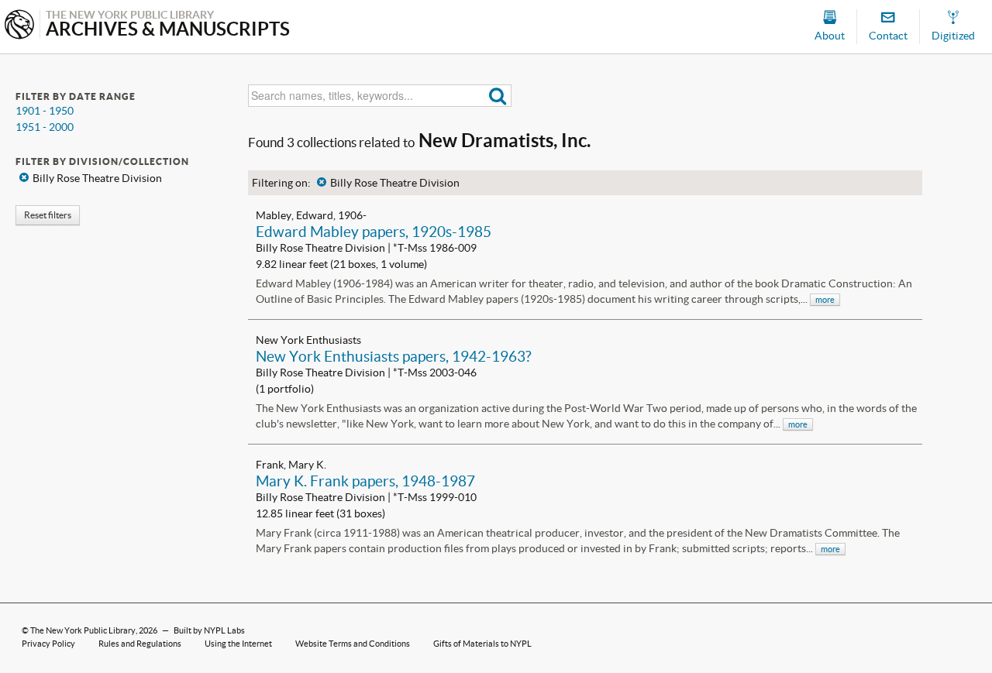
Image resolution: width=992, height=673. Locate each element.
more (825, 299)
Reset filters (47, 215)
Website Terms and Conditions (352, 643)
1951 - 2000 (45, 127)
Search (498, 95)
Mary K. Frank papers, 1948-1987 (365, 480)
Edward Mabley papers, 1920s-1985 (373, 231)
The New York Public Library (83, 630)
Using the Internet (238, 643)
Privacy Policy (48, 643)
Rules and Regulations (139, 643)
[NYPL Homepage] (19, 26)
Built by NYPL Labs (209, 630)
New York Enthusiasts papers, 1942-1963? (394, 356)
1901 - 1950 (45, 111)
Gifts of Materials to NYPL (482, 643)
